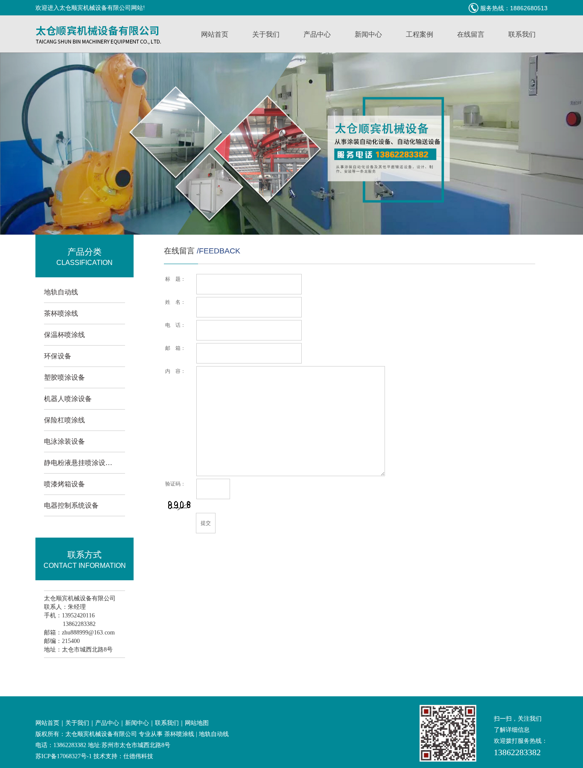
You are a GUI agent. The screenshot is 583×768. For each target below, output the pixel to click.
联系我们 (522, 34)
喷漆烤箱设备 (64, 484)
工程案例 (419, 34)
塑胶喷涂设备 (64, 377)
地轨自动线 (61, 292)
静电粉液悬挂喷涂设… (78, 462)
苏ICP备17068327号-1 (63, 756)
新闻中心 (368, 34)
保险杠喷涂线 (64, 420)
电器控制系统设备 (71, 505)
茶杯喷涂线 (61, 313)
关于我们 (266, 34)
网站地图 (197, 723)
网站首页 (214, 34)
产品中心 (317, 34)
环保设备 (57, 356)
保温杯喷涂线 (64, 334)
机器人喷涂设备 (68, 398)
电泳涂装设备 (64, 441)
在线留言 (470, 34)
